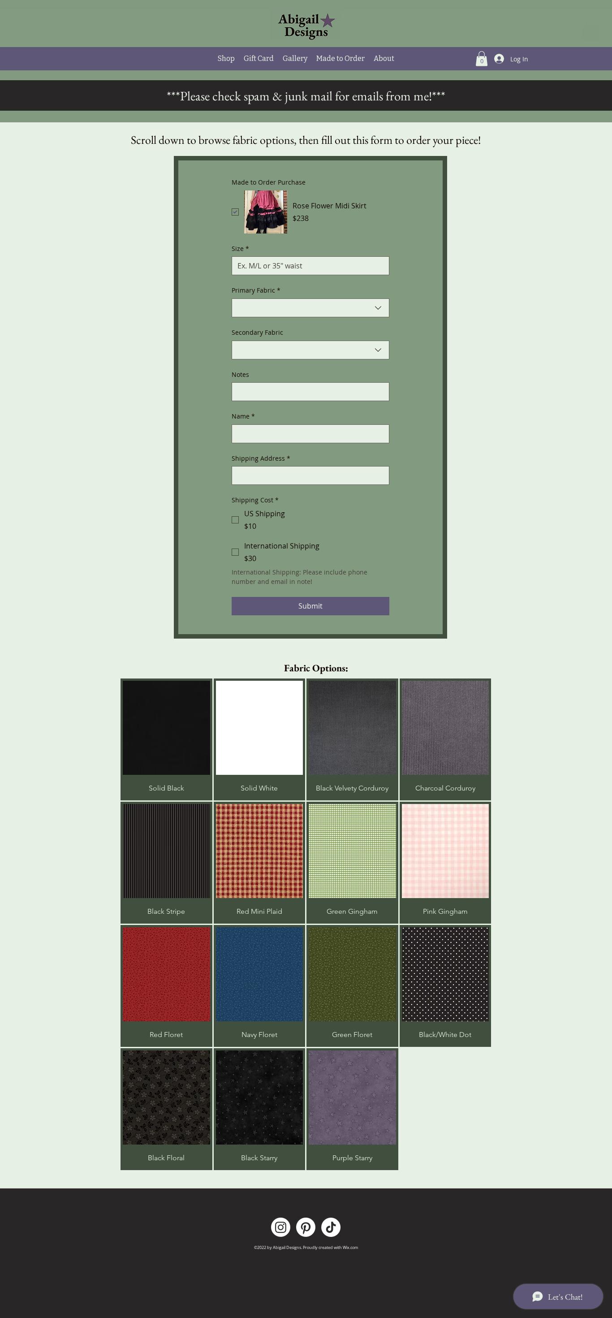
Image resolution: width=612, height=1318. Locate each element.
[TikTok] (330, 1227)
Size (240, 248)
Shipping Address (261, 458)
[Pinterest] (305, 1227)
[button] (590, 29)
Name (243, 416)
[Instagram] (280, 1227)
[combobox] (310, 307)
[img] (166, 739)
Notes (240, 374)
